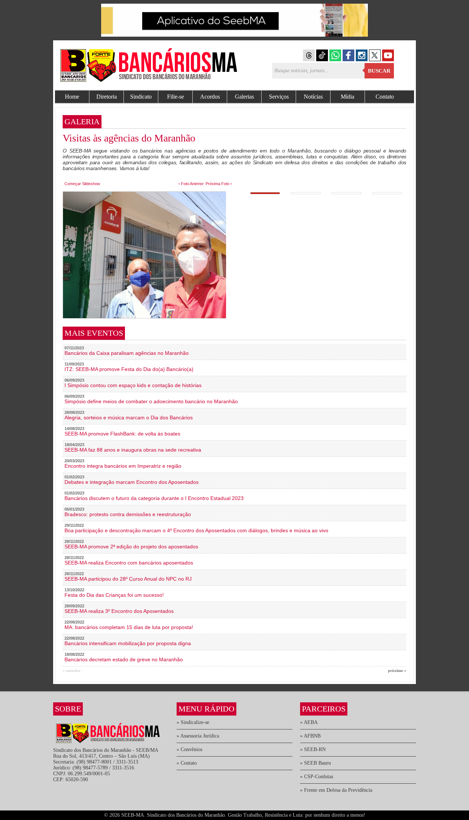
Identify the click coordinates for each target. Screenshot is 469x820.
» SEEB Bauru (315, 763)
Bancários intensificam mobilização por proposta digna (127, 643)
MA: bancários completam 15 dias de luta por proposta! (128, 627)
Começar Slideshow (82, 183)
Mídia (347, 96)
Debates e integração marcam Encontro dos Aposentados (131, 482)
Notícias (313, 96)
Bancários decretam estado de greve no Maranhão (123, 659)
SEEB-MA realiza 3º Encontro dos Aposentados (119, 611)
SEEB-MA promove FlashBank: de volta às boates (122, 434)
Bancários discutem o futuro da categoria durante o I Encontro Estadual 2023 (154, 498)
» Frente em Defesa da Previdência (336, 790)
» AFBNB (310, 736)
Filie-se (175, 96)
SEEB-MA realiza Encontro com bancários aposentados (128, 563)
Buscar (379, 71)
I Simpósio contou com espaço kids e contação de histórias (133, 385)
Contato (385, 96)
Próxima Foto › (219, 183)
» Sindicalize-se (193, 722)
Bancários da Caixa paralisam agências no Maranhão (126, 353)
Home (72, 96)
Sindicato (141, 96)
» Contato (187, 763)
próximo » (397, 670)
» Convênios (189, 749)
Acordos (210, 96)
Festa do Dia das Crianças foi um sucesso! (114, 595)
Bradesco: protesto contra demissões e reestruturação (127, 514)
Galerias (244, 96)
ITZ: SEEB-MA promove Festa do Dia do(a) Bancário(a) (128, 369)
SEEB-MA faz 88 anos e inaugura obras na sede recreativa (132, 450)
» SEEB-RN (313, 749)
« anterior (72, 670)
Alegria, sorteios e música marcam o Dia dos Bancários (128, 417)
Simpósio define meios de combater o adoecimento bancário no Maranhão (151, 401)
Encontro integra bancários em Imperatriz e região (122, 466)
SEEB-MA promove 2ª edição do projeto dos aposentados (131, 546)
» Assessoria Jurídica (198, 736)
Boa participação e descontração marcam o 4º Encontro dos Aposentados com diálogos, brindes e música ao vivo (196, 530)
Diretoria (106, 96)
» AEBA (309, 722)
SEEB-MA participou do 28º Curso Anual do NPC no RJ (128, 579)
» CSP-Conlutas (316, 776)
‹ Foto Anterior (191, 183)
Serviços (279, 96)
